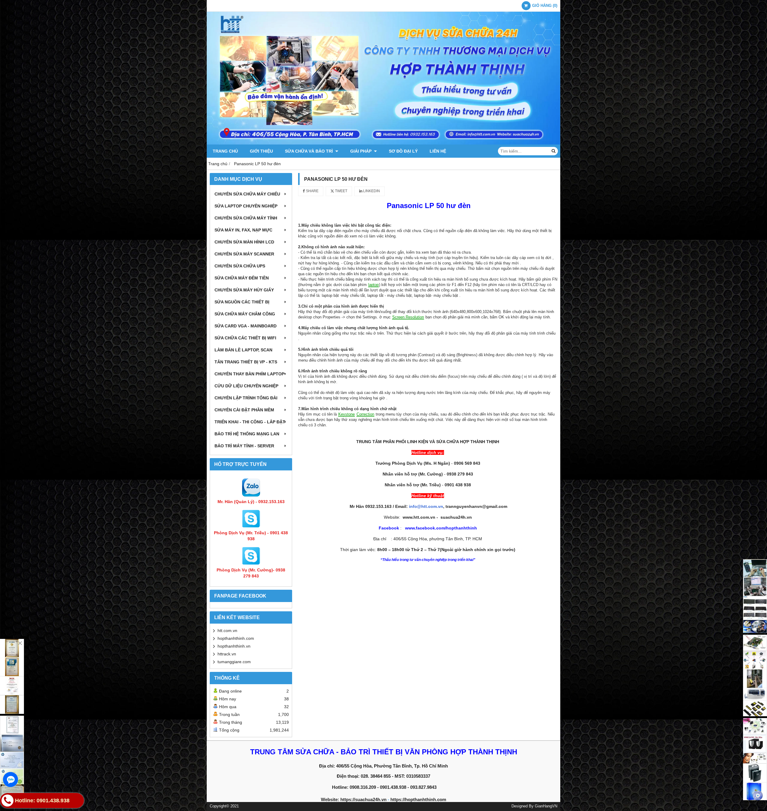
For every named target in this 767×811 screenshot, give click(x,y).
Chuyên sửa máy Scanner (244, 254)
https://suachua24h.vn (363, 799)
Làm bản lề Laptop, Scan (243, 349)
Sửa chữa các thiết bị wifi (245, 337)
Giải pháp (361, 151)
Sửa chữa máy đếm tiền (242, 278)
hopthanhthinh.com (236, 638)
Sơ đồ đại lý (403, 151)
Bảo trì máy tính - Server (244, 445)
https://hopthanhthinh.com (418, 799)
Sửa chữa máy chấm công (245, 314)
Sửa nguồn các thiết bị (242, 302)
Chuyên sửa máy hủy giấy (244, 290)
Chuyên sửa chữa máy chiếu (247, 194)
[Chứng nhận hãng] (12, 676)
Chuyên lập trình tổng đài (246, 397)
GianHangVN (546, 806)
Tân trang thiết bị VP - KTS (246, 361)
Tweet (340, 191)
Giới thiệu (261, 151)
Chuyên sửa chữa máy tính (246, 218)
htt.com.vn (227, 630)
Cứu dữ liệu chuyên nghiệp (246, 385)
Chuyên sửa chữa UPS (240, 266)
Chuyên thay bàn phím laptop (249, 373)
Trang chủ (225, 151)
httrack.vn (227, 653)
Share (311, 191)
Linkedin (371, 191)
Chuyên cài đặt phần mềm (244, 409)
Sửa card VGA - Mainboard (246, 326)
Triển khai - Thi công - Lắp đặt (250, 421)
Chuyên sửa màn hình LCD (244, 242)
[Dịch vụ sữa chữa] (755, 596)
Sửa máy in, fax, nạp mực (243, 230)
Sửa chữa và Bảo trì (309, 151)
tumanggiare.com (234, 661)
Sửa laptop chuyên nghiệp (246, 206)
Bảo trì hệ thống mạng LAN (247, 433)
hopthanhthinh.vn (234, 646)
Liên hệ (438, 151)
